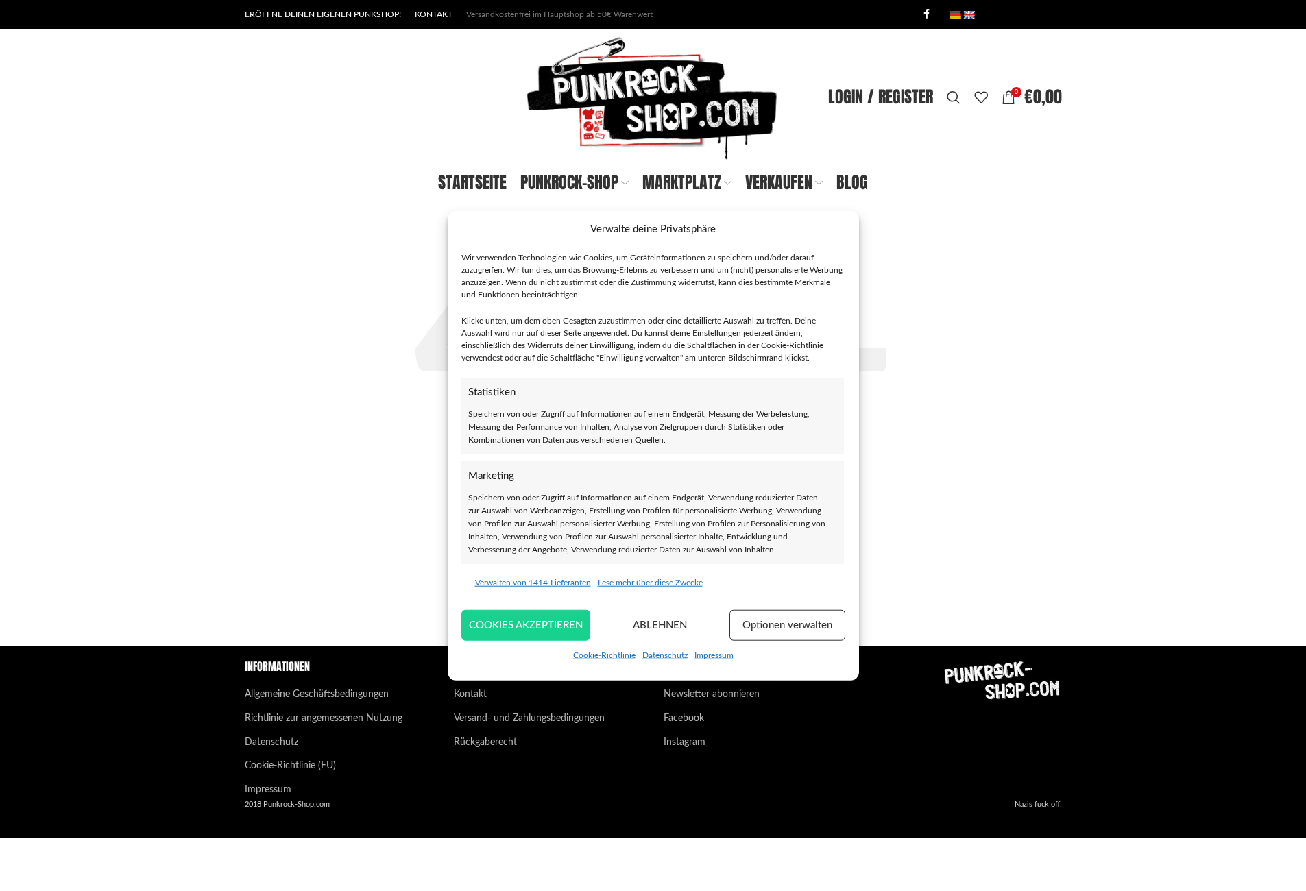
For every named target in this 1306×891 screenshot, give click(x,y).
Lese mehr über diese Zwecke (650, 582)
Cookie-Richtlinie (604, 655)
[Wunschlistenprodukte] (981, 97)
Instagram (684, 742)
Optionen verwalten (787, 625)
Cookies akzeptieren (526, 625)
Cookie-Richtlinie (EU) (290, 765)
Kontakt (470, 694)
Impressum (714, 655)
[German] (955, 15)
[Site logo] (653, 97)
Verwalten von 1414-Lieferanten (533, 582)
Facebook (684, 718)
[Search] (953, 97)
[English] (969, 15)
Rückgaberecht (485, 742)
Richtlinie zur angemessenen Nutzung (323, 718)
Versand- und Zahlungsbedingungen (529, 718)
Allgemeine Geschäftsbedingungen (317, 694)
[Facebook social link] (927, 14)
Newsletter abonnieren (712, 694)
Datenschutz (665, 655)
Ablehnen (660, 625)
